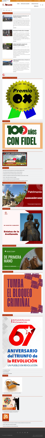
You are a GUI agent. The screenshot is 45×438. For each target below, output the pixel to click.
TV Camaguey (16, 18)
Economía (9, 63)
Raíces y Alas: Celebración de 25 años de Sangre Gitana (10, 426)
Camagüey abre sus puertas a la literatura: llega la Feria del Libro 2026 (12, 173)
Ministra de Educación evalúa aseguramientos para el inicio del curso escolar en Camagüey (15, 180)
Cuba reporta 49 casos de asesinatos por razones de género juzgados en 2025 (13, 170)
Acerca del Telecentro (6, 371)
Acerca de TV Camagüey (39, 435)
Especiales (36, 6)
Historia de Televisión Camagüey (7, 373)
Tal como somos (10, 435)
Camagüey (17, 0)
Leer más (14, 27)
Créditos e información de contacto (38, 436)
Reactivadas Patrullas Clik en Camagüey (21, 30)
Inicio (18, 3)
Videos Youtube (5, 420)
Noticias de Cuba (35, 3)
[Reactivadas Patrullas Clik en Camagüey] (7, 33)
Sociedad (10, 20)
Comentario (5, 46)
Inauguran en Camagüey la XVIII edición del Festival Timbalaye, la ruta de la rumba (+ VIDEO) (15, 175)
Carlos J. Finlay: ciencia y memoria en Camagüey (9, 177)
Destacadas (9, 46)
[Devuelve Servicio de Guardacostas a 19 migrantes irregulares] (7, 18)
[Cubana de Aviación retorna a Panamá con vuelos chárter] (7, 62)
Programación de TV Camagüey (27, 0)
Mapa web (21, 0)
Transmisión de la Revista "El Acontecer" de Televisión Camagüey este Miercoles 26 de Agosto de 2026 (17, 422)
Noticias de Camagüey (25, 3)
